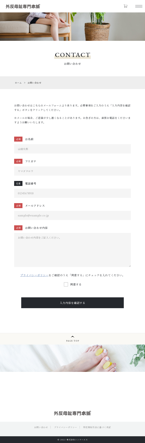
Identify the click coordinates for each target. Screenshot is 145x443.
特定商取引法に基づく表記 (97, 427)
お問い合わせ (41, 427)
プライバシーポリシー (34, 275)
